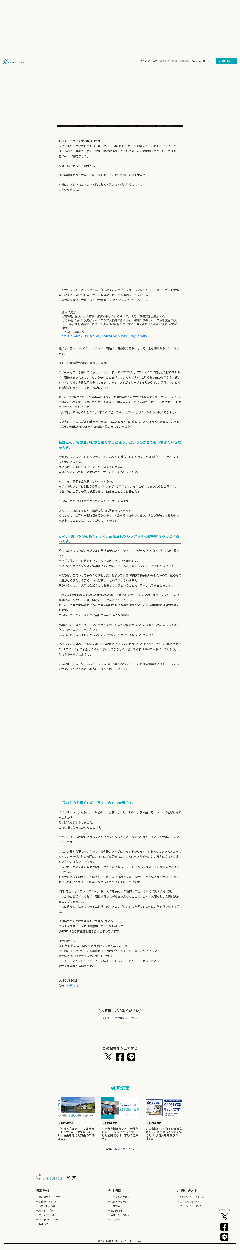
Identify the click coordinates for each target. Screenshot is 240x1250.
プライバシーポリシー (192, 1206)
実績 (174, 61)
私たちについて (148, 61)
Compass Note (200, 61)
